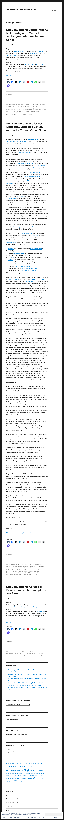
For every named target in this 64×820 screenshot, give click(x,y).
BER (8, 766)
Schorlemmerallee (11, 112)
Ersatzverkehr (35, 767)
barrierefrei (33, 763)
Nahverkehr (38, 773)
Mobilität (33, 773)
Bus (18, 767)
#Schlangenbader (11, 55)
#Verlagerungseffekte (34, 172)
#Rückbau (11, 248)
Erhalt (27, 653)
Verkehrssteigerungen (20, 114)
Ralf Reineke (12, 104)
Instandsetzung (19, 567)
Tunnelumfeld (23, 572)
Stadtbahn (23, 778)
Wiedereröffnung (30, 114)
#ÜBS (23, 66)
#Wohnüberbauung (38, 279)
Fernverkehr (20, 770)
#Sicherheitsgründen (33, 181)
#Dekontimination (36, 248)
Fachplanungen (10, 567)
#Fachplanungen (11, 242)
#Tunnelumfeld (11, 198)
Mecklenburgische (41, 109)
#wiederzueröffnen (24, 152)
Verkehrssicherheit (23, 574)
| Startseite (9, 791)
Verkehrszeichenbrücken (12, 576)
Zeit (17, 577)
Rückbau (26, 569)
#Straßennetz (20, 196)
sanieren (31, 569)
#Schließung (36, 168)
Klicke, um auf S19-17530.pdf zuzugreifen (19, 533)
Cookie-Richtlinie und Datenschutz (49, 817)
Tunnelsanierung (28, 112)
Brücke (17, 108)
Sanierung (18, 111)
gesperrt (41, 770)
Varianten (30, 655)
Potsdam (19, 775)
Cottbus (27, 767)
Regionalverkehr (30, 775)
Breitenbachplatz (10, 108)
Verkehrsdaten (10, 114)
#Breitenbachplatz (41, 165)
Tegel (44, 778)
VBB (15, 781)
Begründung (28, 106)
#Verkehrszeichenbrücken (30, 268)
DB (30, 767)
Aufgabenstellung (11, 653)
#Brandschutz (10, 183)
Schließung (18, 571)
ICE (29, 773)
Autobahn (19, 763)
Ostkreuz (8, 775)
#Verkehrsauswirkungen (32, 176)
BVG (22, 766)
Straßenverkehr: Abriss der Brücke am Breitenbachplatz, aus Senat (26, 590)
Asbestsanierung (17, 106)
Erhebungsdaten (33, 108)
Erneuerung (41, 108)
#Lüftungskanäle (14, 279)
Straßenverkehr (37, 104)
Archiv (8, 750)
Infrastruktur (29, 104)
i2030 (26, 773)
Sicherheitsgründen (27, 571)
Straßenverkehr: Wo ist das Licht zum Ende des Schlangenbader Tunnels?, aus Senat (26, 127)
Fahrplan (42, 767)
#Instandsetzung (18, 253)
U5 (10, 781)
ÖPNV (20, 781)
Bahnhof (27, 763)
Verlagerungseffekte (25, 576)
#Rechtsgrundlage (19, 51)
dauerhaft (25, 566)
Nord (43, 773)
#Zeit (31, 227)
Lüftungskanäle (28, 567)
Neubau (21, 569)
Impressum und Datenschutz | (16, 799)
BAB (23, 106)
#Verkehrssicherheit (26, 233)
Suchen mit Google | (12, 802)
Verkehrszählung (33, 574)
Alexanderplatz (13, 763)
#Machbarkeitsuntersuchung (25, 163)
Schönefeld (10, 778)
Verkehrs (36, 655)
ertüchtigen (41, 566)
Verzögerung (42, 655)
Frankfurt (36, 770)
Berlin (13, 767)
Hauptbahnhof (19, 773)
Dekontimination (32, 566)
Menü (54, 10)
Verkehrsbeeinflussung (12, 574)
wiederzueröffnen (43, 576)
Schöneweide (17, 778)
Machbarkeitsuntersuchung (29, 109)
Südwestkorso (19, 112)
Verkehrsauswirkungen (36, 572)
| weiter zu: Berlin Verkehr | (14, 795)
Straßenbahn (35, 778)
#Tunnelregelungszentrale (27, 270)
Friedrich (19, 109)
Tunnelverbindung (20, 655)
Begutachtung (36, 106)
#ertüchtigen (17, 227)
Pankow (14, 775)
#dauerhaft (35, 235)
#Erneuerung (29, 64)
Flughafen (29, 770)
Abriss (43, 104)
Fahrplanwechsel (11, 770)
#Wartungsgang (30, 281)
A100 (7, 763)
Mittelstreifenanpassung (12, 569)
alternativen (9, 106)
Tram (7, 781)
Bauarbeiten (41, 763)
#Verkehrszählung (33, 139)
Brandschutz (9, 566)
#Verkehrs (39, 605)
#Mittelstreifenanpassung (16, 264)
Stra (28, 778)
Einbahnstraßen (24, 108)
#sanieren (42, 150)
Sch (42, 775)
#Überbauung (40, 64)
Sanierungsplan (26, 111)
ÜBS (41, 112)
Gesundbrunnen (10, 773)
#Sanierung (33, 53)
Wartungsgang (34, 576)
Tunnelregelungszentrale (12, 572)
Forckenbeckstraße (11, 109)
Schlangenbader (34, 111)
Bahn (23, 763)
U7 (12, 781)
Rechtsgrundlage (10, 111)
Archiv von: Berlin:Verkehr (21, 9)
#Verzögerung (40, 611)
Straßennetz (35, 571)
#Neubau (10, 259)
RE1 (24, 775)
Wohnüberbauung (11, 577)
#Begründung (40, 51)
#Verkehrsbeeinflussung (22, 266)
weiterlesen (10, 75)
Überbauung (36, 112)
